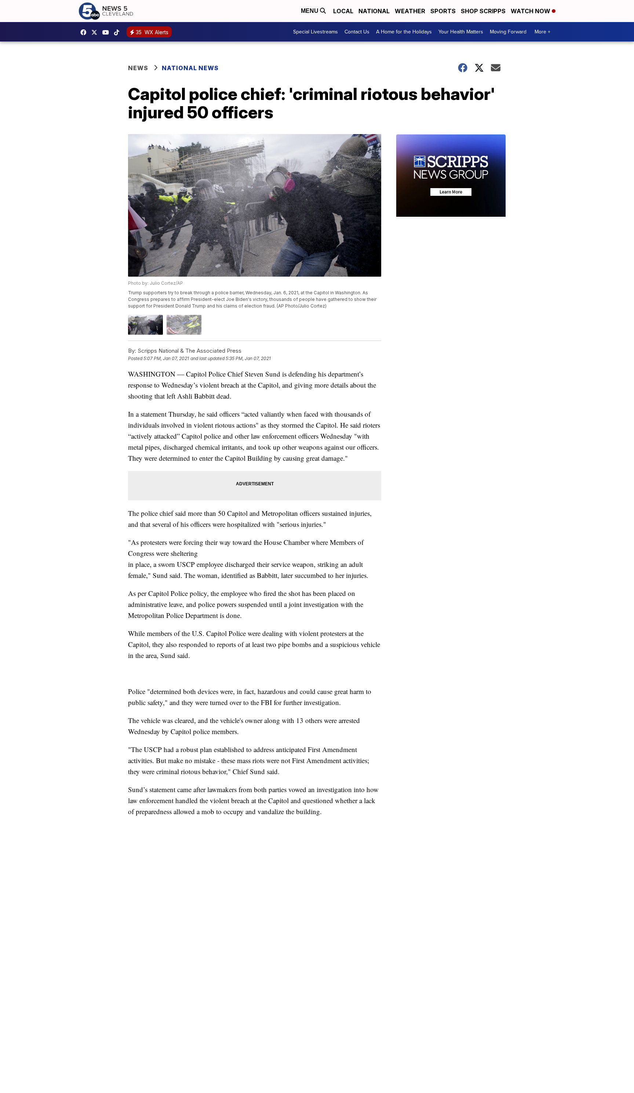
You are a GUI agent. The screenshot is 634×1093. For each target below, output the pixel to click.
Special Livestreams (315, 32)
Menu (310, 11)
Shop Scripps (483, 11)
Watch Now (531, 11)
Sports (443, 11)
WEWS (96, 32)
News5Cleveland (85, 32)
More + (542, 32)
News (138, 68)
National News (190, 68)
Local (343, 11)
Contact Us (357, 32)
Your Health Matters (460, 32)
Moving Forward (508, 32)
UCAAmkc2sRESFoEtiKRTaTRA (107, 32)
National (374, 11)
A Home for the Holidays (404, 32)
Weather (410, 11)
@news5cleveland (118, 32)
